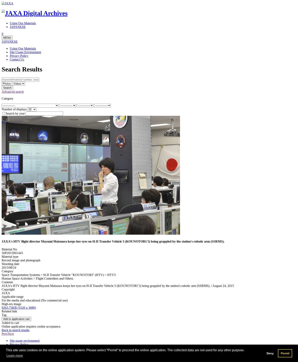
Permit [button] (285, 353)
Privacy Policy (19, 55)
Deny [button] (270, 353)
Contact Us (17, 59)
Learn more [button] (14, 355)
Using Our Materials (23, 48)
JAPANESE (10, 41)
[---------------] (68, 105)
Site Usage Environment (25, 52)
